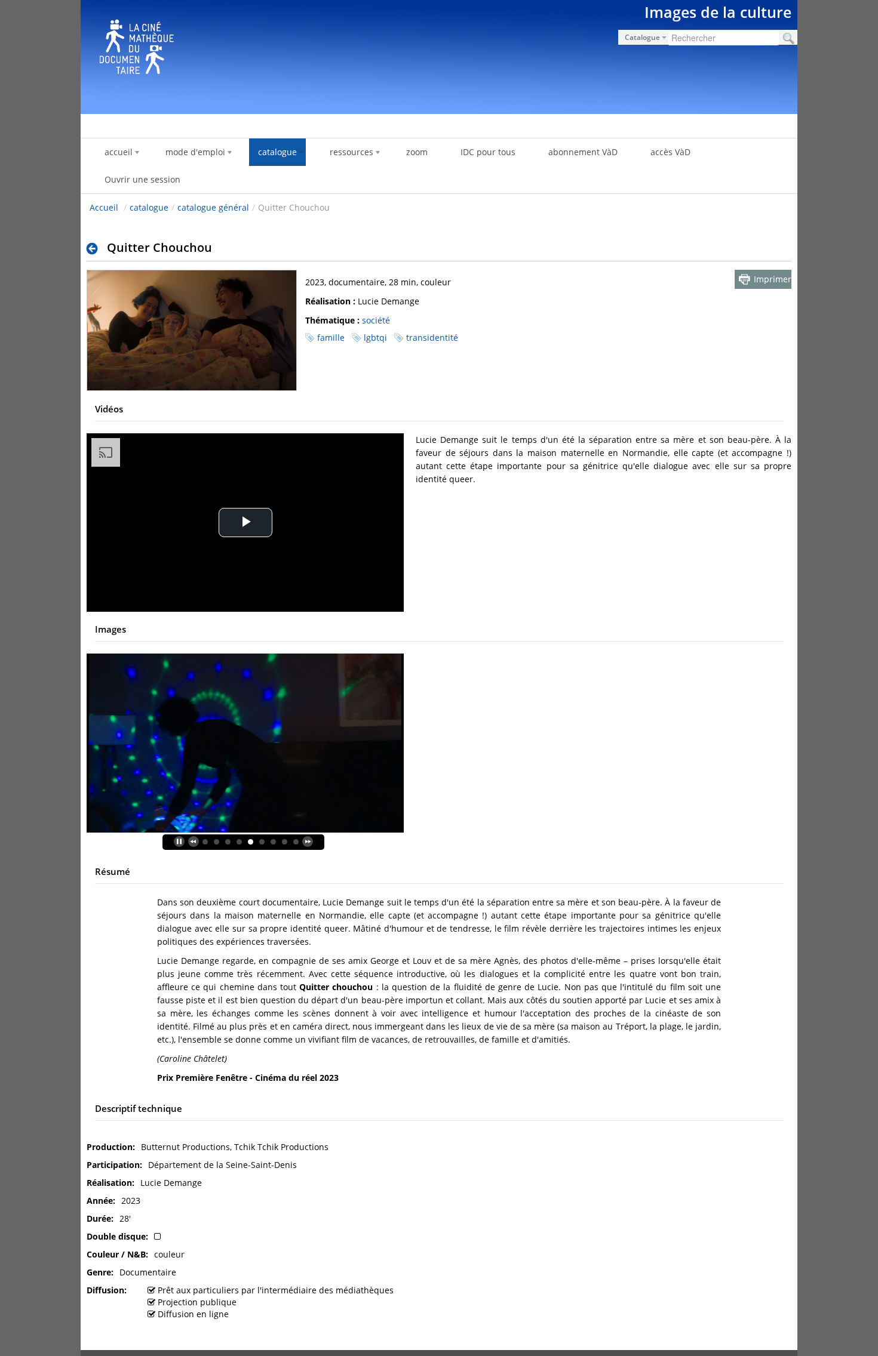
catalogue (149, 207)
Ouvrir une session (142, 179)
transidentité (432, 337)
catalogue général (213, 207)
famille (331, 337)
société (376, 320)
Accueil (104, 207)
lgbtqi (375, 337)
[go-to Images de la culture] (439, 55)
